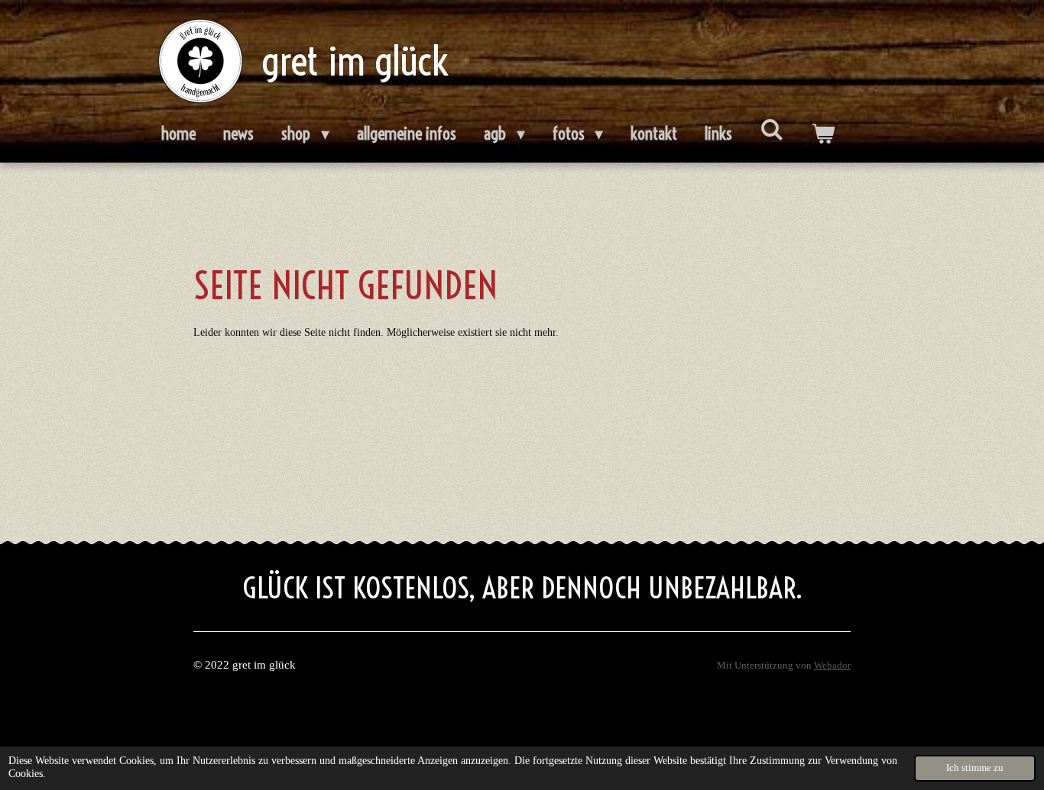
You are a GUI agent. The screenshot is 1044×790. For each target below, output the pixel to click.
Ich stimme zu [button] (974, 768)
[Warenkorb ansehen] (822, 134)
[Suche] (771, 130)
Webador (832, 665)
